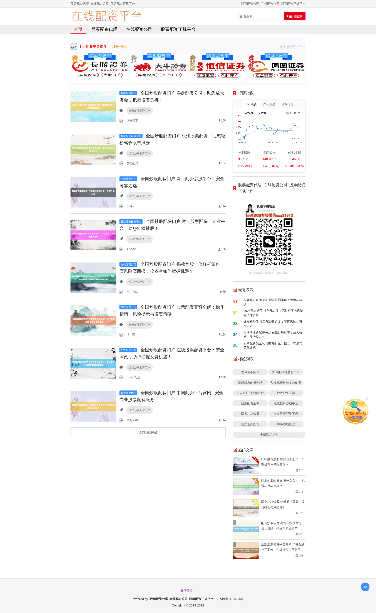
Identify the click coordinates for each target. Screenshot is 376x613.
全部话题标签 (269, 434)
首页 (78, 29)
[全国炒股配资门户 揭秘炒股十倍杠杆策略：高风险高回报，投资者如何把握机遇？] (93, 277)
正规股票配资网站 (250, 382)
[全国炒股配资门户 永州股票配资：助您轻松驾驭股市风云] (93, 149)
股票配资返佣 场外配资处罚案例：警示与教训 (272, 302)
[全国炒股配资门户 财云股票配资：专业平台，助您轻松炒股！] (93, 235)
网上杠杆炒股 (250, 414)
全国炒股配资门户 (139, 110)
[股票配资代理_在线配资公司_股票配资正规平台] (106, 16)
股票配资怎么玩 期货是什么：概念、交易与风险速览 (272, 345)
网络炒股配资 (286, 424)
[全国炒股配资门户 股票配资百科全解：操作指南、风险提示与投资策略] (93, 320)
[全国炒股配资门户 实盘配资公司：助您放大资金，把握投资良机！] (93, 106)
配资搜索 (296, 16)
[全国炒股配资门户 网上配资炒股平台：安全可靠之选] (93, 192)
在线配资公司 (139, 29)
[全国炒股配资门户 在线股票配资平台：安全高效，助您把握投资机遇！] (93, 363)
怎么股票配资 (250, 372)
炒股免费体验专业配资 (286, 382)
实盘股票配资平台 (286, 414)
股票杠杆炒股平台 (286, 403)
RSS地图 (222, 599)
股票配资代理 (104, 29)
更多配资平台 (291, 46)
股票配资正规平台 (178, 29)
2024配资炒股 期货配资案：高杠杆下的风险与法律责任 (273, 313)
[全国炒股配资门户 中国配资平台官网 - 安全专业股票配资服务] (93, 406)
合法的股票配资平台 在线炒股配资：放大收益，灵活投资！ (272, 334)
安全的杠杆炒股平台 (286, 372)
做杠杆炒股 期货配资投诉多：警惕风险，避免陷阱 (272, 323)
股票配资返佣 (250, 403)
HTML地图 (237, 599)
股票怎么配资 (250, 424)
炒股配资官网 (286, 393)
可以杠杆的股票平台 (250, 393)
